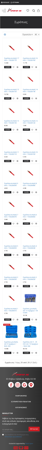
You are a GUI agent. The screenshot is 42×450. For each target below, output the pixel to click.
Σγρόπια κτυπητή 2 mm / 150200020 (30, 278)
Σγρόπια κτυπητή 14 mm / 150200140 (30, 90)
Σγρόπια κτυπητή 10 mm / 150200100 (30, 153)
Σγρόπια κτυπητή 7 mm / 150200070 (11, 216)
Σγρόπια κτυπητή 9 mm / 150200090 (11, 184)
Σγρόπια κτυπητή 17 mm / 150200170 (11, 59)
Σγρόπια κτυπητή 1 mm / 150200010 (11, 310)
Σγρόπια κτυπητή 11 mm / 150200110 (11, 153)
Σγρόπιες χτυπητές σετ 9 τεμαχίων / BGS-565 (11, 344)
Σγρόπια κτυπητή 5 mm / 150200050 (11, 247)
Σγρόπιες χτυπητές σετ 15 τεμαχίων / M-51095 (30, 311)
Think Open (29, 443)
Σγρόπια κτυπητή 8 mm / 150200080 (30, 184)
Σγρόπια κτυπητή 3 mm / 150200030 (11, 278)
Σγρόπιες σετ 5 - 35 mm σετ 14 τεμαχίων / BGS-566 (30, 344)
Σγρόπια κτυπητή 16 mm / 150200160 (30, 59)
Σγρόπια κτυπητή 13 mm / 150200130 (11, 122)
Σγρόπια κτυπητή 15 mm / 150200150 (11, 90)
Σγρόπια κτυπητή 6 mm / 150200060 (30, 216)
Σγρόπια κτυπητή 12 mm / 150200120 (30, 122)
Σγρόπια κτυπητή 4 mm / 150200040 (30, 247)
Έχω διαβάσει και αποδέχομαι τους (16, 436)
